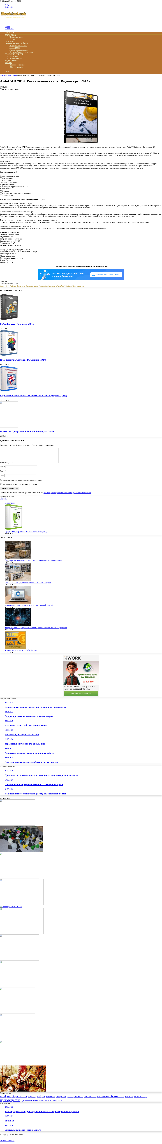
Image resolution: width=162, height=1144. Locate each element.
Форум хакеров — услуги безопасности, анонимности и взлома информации (36, 628)
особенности (115, 1096)
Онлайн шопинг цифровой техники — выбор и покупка (28, 583)
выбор (34, 1097)
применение (26, 1100)
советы (46, 1100)
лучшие (69, 1097)
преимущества (10, 1100)
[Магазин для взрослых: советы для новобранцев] (19, 960)
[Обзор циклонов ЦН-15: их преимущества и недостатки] (11, 907)
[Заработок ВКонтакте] (15, 1040)
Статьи (12, 39)
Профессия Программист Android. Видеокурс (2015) (27, 431)
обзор (88, 1096)
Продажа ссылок (16, 37)
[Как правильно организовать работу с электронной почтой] (18, 603)
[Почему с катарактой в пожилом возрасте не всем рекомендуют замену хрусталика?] (23, 986)
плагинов (129, 1096)
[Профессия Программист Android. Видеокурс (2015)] (9, 427)
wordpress (6, 1096)
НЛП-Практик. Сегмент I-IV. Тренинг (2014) (23, 360)
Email (3, 471)
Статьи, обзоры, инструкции (21, 52)
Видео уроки (11, 61)
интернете (61, 1096)
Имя (2, 467)
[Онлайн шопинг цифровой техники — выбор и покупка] (18, 580)
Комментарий (6, 463)
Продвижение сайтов (16, 43)
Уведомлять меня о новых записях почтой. (20, 484)
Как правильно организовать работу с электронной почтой (29, 605)
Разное (8, 63)
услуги (59, 1100)
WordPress (13, 56)
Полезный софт (15, 58)
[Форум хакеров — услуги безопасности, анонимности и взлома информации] (18, 625)
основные (101, 1096)
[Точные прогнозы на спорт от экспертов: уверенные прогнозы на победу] (22, 905)
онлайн (93, 1097)
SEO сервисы (14, 48)
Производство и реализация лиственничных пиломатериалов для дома (33, 560)
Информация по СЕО (18, 46)
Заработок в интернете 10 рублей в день (21, 650)
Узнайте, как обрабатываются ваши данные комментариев (67, 493)
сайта (41, 1100)
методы (82, 1097)
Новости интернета (17, 65)
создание (52, 1100)
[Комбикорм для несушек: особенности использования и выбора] (17, 825)
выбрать (41, 1096)
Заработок (10, 35)
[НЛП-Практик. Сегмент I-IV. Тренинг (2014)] (9, 355)
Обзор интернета (16, 67)
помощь (144, 1097)
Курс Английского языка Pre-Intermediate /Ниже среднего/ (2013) (33, 395)
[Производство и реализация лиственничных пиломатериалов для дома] (18, 558)
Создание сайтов (14, 54)
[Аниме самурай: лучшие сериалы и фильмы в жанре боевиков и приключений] (23, 1091)
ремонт (36, 1100)
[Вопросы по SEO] (13, 23)
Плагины (9, 41)
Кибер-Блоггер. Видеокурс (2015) (17, 324)
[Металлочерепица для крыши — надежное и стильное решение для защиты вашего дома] (17, 1013)
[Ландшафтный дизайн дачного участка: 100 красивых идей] (19, 878)
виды (30, 1097)
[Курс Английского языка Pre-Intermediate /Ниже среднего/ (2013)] (9, 391)
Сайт (2, 475)
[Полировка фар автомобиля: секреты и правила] (23, 1064)
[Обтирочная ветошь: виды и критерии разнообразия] (22, 933)
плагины (137, 1096)
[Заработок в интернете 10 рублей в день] (15, 648)
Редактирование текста (18, 50)
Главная (3, 75)
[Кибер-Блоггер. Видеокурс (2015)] (9, 319)
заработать (50, 1096)
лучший (76, 1096)
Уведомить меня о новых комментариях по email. (22, 480)
